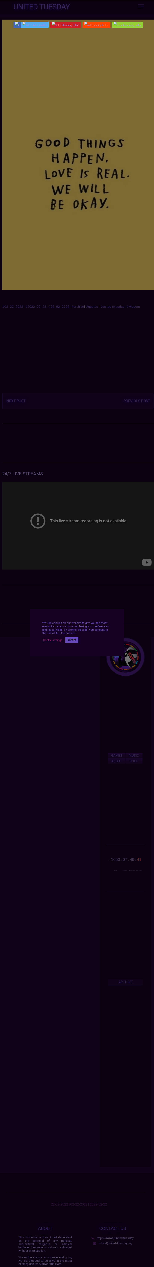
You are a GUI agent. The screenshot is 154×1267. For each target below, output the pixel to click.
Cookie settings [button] (52, 640)
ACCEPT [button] (71, 640)
